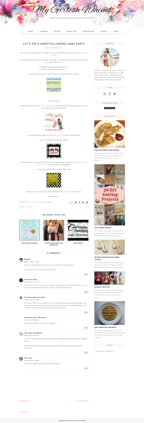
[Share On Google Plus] (83, 202)
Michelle (27, 259)
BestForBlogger (82, 420)
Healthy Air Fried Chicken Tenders (106, 150)
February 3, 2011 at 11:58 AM (31, 360)
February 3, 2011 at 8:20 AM (31, 320)
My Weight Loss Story (102, 287)
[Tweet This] (75, 202)
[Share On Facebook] (79, 202)
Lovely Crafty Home (46, 106)
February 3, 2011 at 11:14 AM (31, 335)
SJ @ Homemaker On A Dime (34, 297)
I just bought (68, 192)
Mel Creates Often (30, 279)
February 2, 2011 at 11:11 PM (31, 262)
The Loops (28, 358)
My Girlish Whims (72, 10)
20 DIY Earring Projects (102, 228)
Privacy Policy (24, 412)
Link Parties (28, 207)
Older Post (82, 400)
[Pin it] (86, 202)
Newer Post (26, 400)
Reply (86, 274)
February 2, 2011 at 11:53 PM (31, 300)
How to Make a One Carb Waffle (105, 327)
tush (65, 69)
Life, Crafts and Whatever (33, 333)
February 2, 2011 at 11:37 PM (31, 282)
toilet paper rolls (58, 135)
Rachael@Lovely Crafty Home (35, 317)
